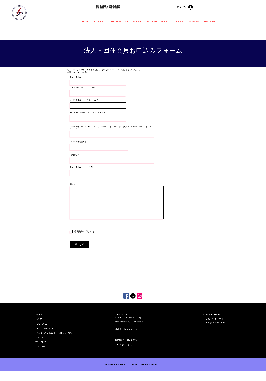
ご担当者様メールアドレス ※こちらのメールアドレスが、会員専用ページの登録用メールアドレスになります (110, 127)
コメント (73, 184)
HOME (38, 319)
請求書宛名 (74, 155)
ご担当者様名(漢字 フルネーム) (83, 87)
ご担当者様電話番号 (78, 142)
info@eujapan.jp (128, 329)
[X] (133, 296)
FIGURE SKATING (44, 328)
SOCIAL (39, 337)
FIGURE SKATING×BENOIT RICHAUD (53, 333)
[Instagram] (139, 296)
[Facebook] (126, 296)
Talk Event (40, 346)
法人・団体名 (75, 77)
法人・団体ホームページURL (81, 167)
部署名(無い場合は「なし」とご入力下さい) (87, 112)
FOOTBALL (41, 323)
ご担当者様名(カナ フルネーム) (83, 100)
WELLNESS (40, 342)
